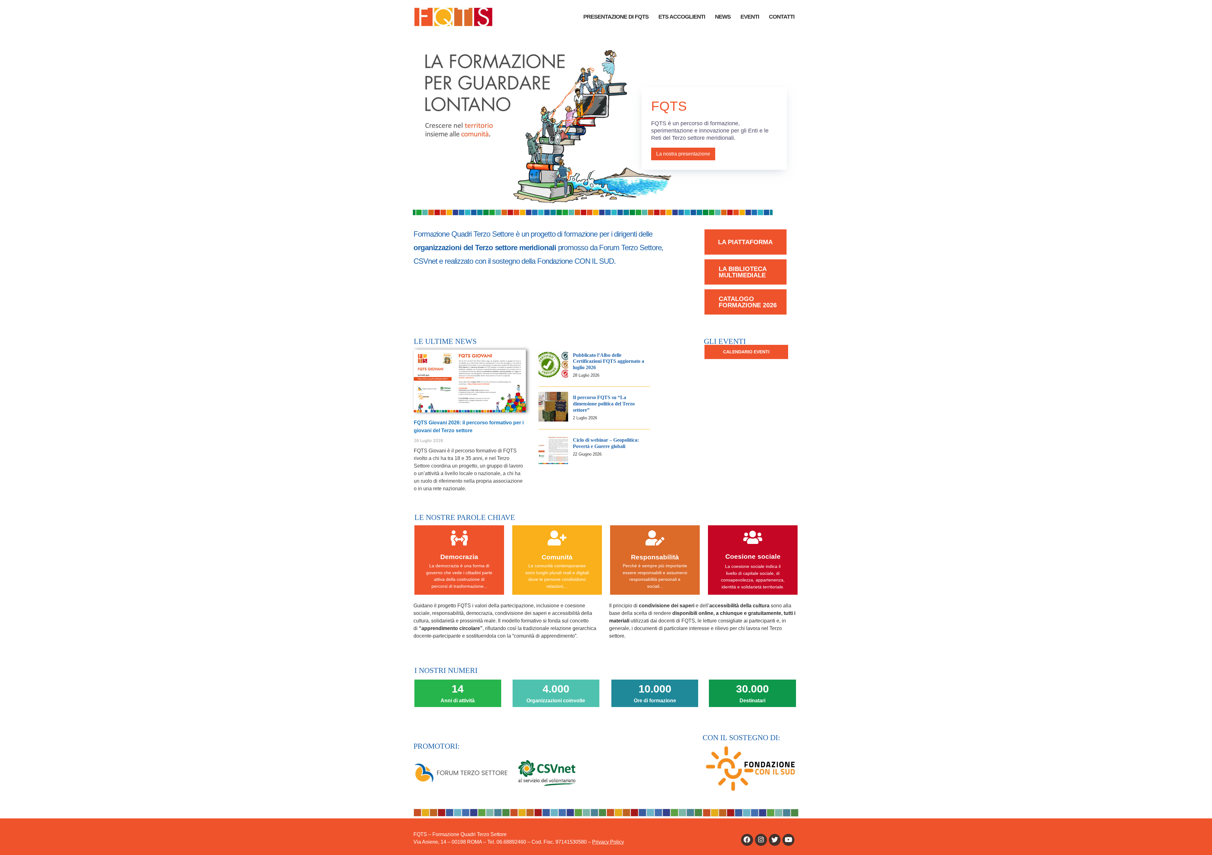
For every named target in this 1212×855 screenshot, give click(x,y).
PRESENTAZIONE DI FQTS (616, 17)
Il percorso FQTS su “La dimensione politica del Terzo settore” (604, 404)
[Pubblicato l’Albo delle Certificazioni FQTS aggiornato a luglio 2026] (553, 377)
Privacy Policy (608, 842)
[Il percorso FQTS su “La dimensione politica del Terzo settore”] (553, 419)
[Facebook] (747, 840)
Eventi (749, 17)
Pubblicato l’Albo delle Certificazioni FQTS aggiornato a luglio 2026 (608, 361)
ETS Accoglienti (681, 17)
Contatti (781, 17)
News (723, 17)
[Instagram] (761, 840)
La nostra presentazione (683, 153)
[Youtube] (788, 840)
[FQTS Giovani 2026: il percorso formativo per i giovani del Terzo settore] (470, 380)
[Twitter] (775, 840)
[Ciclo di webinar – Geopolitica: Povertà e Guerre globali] (553, 462)
